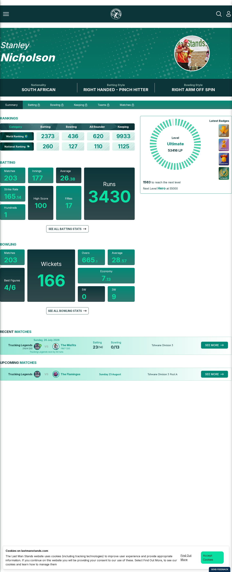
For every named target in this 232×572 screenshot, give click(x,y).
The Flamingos (70, 374)
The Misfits (68, 345)
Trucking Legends (20, 345)
